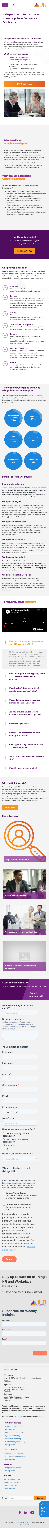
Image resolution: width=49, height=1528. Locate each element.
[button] (24, 642)
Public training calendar (13, 1482)
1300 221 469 (19, 1416)
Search (5, 1498)
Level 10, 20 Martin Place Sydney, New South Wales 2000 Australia (17, 1389)
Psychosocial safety (12, 1436)
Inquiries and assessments (15, 1456)
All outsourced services (13, 1427)
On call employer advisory (14, 1442)
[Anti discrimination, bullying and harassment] (24, 957)
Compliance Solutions (13, 1430)
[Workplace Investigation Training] (24, 921)
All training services (12, 1479)
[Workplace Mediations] (24, 885)
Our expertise (9, 1445)
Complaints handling (12, 1439)
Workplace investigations (14, 1453)
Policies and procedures (14, 1433)
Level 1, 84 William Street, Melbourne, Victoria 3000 (22, 1379)
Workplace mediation (12, 1468)
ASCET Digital (24, 1524)
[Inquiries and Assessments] (25, 843)
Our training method (12, 1485)
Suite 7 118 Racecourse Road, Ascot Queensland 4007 (16, 1398)
